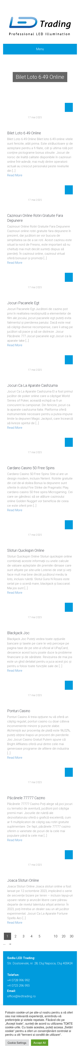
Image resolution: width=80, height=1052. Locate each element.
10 (55, 936)
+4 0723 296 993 (18, 985)
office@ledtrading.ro (21, 996)
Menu (40, 49)
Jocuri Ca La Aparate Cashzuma (32, 385)
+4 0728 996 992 (18, 980)
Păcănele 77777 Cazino (26, 798)
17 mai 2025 (35, 117)
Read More (14, 175)
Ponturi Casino (18, 711)
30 (71, 936)
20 (63, 936)
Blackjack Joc (18, 633)
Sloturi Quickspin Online (25, 550)
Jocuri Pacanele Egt (23, 303)
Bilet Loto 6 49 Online (24, 133)
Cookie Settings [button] (17, 1043)
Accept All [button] (39, 1043)
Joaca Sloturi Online (23, 880)
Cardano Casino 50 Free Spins (31, 468)
